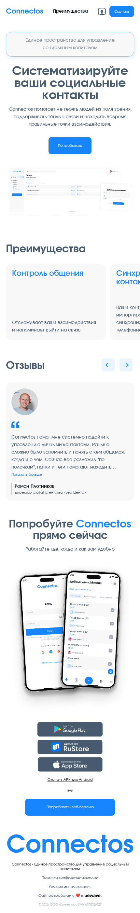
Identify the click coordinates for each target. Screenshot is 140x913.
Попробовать (70, 145)
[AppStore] (70, 764)
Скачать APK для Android (70, 779)
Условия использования (70, 887)
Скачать (121, 11)
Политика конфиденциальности (70, 877)
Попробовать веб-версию (70, 807)
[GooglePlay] (70, 729)
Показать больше (26, 474)
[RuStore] (70, 747)
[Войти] (101, 11)
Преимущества (70, 11)
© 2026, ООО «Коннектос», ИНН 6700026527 (70, 904)
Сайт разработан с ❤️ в (60, 895)
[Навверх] (24, 11)
